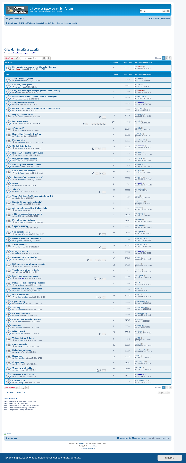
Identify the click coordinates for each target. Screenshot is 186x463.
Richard (140, 108)
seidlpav (20, 117)
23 (98, 124)
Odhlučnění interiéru (21, 146)
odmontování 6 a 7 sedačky (24, 257)
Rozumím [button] (169, 458)
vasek (20, 123)
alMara (20, 155)
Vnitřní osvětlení (19, 245)
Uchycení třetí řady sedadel (24, 159)
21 (92, 124)
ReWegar (21, 173)
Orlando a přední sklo (22, 368)
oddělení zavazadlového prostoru (27, 214)
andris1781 (21, 234)
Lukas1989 (21, 142)
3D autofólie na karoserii (23, 375)
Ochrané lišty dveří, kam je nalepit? (28, 289)
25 (104, 124)
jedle (139, 319)
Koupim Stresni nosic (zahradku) (27, 202)
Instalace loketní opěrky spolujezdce (28, 283)
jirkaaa (20, 99)
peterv (17, 352)
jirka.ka (20, 130)
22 (95, 124)
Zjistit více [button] (76, 457)
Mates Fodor (19, 81)
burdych (140, 114)
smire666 (32, 53)
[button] (170, 58)
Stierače (16, 189)
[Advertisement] (87, 35)
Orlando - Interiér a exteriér (21, 49)
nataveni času (18, 381)
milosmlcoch (19, 333)
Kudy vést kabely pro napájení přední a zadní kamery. (36, 91)
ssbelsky (21, 260)
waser (17, 161)
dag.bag (140, 214)
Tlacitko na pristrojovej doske (25, 270)
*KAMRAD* (18, 204)
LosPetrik (18, 253)
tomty (20, 322)
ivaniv (17, 272)
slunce (17, 315)
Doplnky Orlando (20, 121)
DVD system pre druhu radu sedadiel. (29, 264)
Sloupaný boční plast (22, 85)
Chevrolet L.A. (142, 380)
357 (138, 338)
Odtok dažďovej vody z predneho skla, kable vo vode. (36, 108)
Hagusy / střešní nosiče (22, 114)
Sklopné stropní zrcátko (23, 103)
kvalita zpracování (20, 295)
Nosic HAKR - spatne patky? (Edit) (27, 153)
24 (101, 124)
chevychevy (19, 383)
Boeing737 (141, 362)
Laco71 (17, 110)
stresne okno (18, 362)
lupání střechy (18, 301)
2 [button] (166, 58)
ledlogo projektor (20, 251)
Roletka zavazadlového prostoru (26, 319)
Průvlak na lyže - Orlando (23, 220)
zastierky (16, 307)
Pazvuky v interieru (21, 313)
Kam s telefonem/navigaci (24, 171)
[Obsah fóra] (17, 9)
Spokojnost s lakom (21, 232)
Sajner (17, 191)
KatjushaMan (19, 309)
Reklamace (17, 356)
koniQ (139, 183)
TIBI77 (139, 282)
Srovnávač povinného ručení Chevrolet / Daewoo (34, 67)
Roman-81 (21, 180)
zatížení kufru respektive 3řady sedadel (29, 208)
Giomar (17, 228)
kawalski (21, 210)
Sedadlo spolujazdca (21, 350)
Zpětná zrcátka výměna (22, 79)
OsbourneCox (23, 297)
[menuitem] (22, 18)
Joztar (20, 266)
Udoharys (18, 93)
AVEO (43, 69)
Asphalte (21, 148)
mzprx (25, 53)
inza (138, 257)
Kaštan (139, 368)
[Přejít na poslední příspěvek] (144, 67)
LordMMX (140, 78)
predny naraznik (19, 344)
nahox (139, 220)
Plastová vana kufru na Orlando (26, 239)
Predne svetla (18, 140)
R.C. (139, 121)
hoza (139, 208)
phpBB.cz (93, 446)
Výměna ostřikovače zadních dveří (27, 177)
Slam (139, 84)
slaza (19, 247)
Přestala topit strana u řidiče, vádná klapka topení (34, 97)
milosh (17, 69)
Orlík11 (17, 104)
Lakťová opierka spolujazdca (25, 276)
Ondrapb (140, 189)
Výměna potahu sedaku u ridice (26, 165)
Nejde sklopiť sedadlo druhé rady (27, 134)
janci (16, 185)
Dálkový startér (19, 331)
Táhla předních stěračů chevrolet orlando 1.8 (32, 196)
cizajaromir (21, 222)
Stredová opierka (20, 226)
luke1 (19, 87)
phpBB (80, 443)
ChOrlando (18, 291)
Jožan (139, 170)
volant (15, 183)
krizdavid (140, 202)
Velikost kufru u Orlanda (23, 338)
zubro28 (17, 364)
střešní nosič (18, 128)
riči (16, 198)
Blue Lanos (17, 53)
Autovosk (16, 325)
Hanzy (139, 331)
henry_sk (140, 96)
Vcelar (17, 136)
